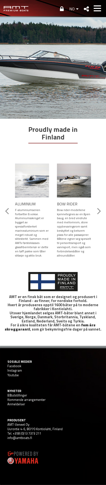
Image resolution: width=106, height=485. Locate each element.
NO (72, 9)
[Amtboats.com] (16, 8)
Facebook (14, 366)
